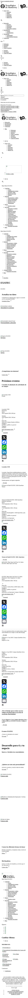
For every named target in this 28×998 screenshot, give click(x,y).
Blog (6, 227)
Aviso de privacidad (15, 993)
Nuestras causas (11, 206)
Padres (8, 13)
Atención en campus (12, 208)
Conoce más (6, 374)
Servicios (7, 207)
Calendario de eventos (13, 191)
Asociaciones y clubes (13, 197)
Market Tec (9, 17)
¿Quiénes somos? (9, 224)
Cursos (9, 189)
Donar (6, 204)
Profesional (9, 26)
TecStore (6, 50)
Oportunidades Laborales (8, 322)
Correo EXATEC (12, 215)
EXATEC (6, 278)
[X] (14, 437)
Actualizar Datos (7, 301)
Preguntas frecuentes (12, 226)
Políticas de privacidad (15, 991)
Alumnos (9, 12)
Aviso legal (15, 990)
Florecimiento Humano (12, 36)
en (5, 67)
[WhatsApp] (14, 447)
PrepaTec (9, 24)
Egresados (9, 14)
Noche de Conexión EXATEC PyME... (10, 106)
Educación (6, 23)
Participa (7, 196)
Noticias (5, 46)
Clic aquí (5, 736)
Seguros (3, 337)
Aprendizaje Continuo (7, 307)
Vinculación (6, 34)
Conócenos (6, 38)
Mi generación (11, 219)
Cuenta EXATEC (12, 218)
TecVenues (6, 52)
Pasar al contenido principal (7, 1)
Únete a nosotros (7, 48)
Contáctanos (11, 214)
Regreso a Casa (11, 202)
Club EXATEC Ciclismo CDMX (8, 111)
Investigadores (10, 32)
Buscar (2, 95)
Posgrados (9, 27)
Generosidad (10, 35)
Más (6, 129)
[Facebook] (14, 442)
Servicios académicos (13, 220)
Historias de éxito (12, 193)
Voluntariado (11, 203)
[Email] (14, 456)
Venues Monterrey (5, 110)
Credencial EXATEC (13, 216)
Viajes (2, 352)
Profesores (9, 16)
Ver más (5, 483)
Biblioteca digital (12, 211)
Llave (5, 10)
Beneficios (10, 210)
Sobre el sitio (15, 994)
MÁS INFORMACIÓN (8, 429)
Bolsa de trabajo (11, 212)
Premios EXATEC (12, 200)
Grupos (8, 31)
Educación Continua (11, 28)
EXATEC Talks (11, 192)
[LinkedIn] (14, 452)
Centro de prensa (8, 53)
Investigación (7, 30)
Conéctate (7, 188)
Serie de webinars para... (6, 109)
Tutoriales (10, 223)
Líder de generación (12, 199)
